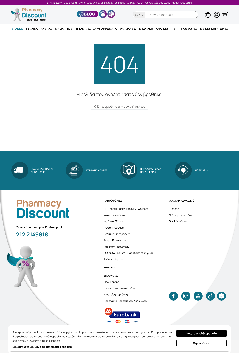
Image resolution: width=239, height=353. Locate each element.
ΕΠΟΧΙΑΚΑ (146, 29)
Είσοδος (174, 208)
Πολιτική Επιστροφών (117, 234)
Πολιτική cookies (114, 227)
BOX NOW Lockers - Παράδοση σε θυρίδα (128, 253)
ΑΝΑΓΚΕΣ (162, 29)
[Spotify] (221, 296)
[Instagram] (185, 296)
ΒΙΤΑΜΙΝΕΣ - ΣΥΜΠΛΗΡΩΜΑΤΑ (96, 29)
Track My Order (178, 221)
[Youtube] (198, 296)
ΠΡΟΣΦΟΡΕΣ (188, 29)
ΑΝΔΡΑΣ (46, 29)
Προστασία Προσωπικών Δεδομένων (125, 301)
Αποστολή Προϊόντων (116, 246)
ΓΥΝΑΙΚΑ (32, 29)
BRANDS (17, 29)
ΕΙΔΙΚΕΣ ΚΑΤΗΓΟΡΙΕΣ (214, 29)
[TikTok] (210, 296)
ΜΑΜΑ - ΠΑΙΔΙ (64, 29)
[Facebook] (173, 296)
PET (174, 29)
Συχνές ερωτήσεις (115, 215)
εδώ (57, 341)
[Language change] (201, 11)
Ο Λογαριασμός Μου (181, 215)
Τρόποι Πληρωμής (114, 259)
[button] (149, 15)
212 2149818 (32, 234)
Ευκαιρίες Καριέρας (116, 294)
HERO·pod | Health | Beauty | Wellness (126, 208)
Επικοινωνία (111, 275)
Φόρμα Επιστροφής (115, 240)
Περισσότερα (201, 343)
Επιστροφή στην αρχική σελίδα (121, 106)
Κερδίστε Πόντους (114, 221)
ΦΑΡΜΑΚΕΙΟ (128, 29)
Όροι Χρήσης (111, 282)
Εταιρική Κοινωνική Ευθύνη (120, 288)
